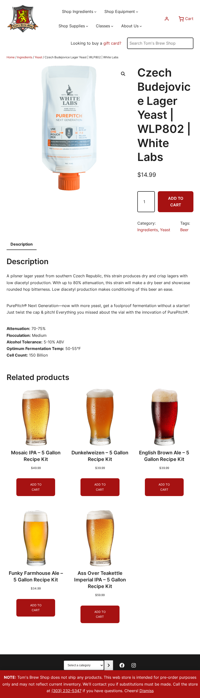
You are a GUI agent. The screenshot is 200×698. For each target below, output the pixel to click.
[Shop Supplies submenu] (87, 26)
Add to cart (175, 201)
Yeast (38, 57)
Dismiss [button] (147, 690)
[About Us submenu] (141, 26)
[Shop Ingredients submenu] (95, 11)
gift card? (112, 43)
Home (11, 57)
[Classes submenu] (112, 26)
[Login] (166, 19)
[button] (123, 74)
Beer (184, 229)
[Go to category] (108, 665)
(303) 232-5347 (66, 690)
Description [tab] (21, 244)
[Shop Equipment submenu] (137, 11)
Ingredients (24, 57)
